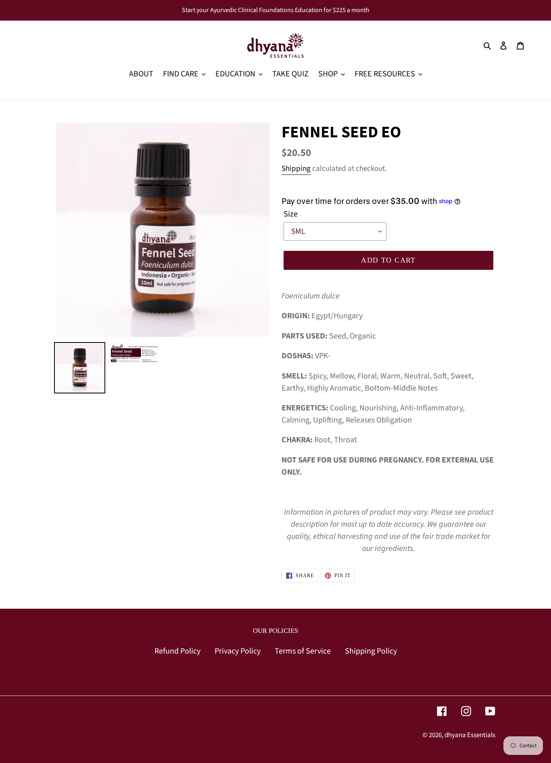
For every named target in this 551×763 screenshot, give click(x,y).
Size (291, 214)
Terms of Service (303, 651)
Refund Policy (177, 651)
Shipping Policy (371, 651)
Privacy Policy (238, 651)
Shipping (296, 168)
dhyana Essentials (470, 735)
